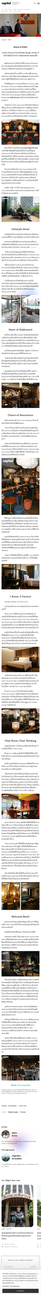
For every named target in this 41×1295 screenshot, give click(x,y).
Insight (3, 1229)
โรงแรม (23, 1112)
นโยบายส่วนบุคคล (14, 1286)
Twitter (22, 1106)
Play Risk (9, 1229)
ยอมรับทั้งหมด (20, 1291)
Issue (38, 1229)
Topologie (33, 247)
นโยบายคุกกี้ (5, 1286)
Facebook (12, 1106)
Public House (13, 1112)
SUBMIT (34, 1267)
